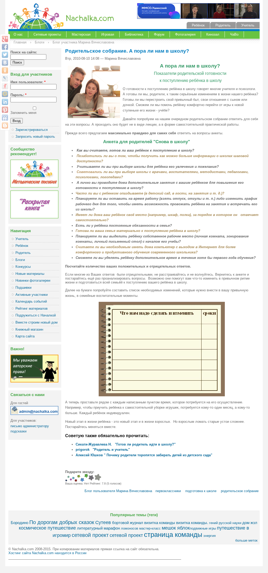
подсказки (18, 431)
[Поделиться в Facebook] (5, 47)
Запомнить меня (23, 113)
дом (245, 522)
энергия (209, 536)
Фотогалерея (185, 34)
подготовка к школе (200, 491)
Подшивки (23, 288)
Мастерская (81, 34)
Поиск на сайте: (23, 52)
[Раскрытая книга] (34, 217)
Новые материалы (29, 274)
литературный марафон (98, 528)
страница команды (173, 534)
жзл (253, 522)
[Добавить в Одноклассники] (5, 70)
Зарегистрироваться (31, 130)
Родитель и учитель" (112, 450)
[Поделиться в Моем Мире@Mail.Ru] (5, 94)
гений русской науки (225, 523)
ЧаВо (234, 34)
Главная (20, 42)
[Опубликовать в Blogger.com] (5, 125)
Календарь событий (31, 301)
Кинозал (212, 34)
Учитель (247, 25)
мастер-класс (150, 528)
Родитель (223, 25)
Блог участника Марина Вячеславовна (83, 42)
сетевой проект (90, 535)
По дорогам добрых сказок (61, 522)
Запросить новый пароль (35, 136)
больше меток (246, 540)
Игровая (107, 34)
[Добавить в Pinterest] (5, 110)
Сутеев (103, 522)
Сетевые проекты (47, 34)
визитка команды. (192, 522)
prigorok (83, 450)
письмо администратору (29, 426)
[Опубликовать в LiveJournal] (5, 78)
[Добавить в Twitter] (5, 55)
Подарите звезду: (79, 472)
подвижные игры (203, 528)
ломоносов (129, 528)
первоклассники (168, 491)
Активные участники (31, 295)
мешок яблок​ (176, 528)
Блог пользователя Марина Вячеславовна (118, 491)
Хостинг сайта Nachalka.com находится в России (47, 553)
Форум (159, 34)
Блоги (39, 42)
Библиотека (134, 34)
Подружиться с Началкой (35, 315)
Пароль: (18, 95)
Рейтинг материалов (31, 308)
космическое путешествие (47, 528)
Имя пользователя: (28, 82)
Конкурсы (23, 267)
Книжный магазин (29, 329)
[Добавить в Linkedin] (5, 102)
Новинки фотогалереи (32, 280)
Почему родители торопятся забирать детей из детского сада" (159, 455)
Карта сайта (25, 336)
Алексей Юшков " (91, 455)
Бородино (19, 522)
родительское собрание (240, 491)
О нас (18, 34)
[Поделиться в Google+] (5, 39)
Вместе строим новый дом (36, 322)
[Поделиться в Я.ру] (5, 86)
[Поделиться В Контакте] (5, 62)
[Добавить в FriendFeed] (5, 117)
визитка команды (159, 522)
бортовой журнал (127, 522)
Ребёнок (198, 25)
